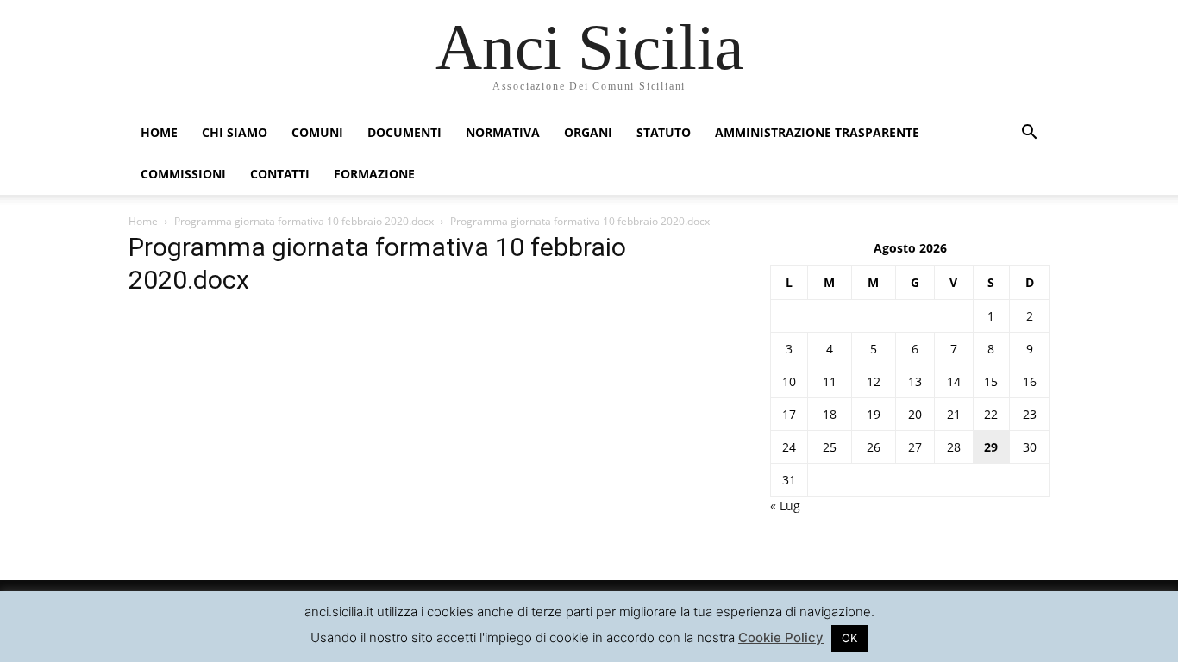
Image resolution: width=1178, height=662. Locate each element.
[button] (1029, 134)
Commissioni (183, 174)
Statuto (663, 132)
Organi (588, 132)
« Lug (785, 505)
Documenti (404, 132)
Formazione (374, 174)
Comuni (317, 132)
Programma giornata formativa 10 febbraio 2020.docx (304, 221)
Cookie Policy (781, 637)
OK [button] (849, 638)
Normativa (503, 132)
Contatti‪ (280, 174)
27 (915, 447)
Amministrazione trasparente (817, 132)
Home (159, 132)
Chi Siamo (234, 132)
